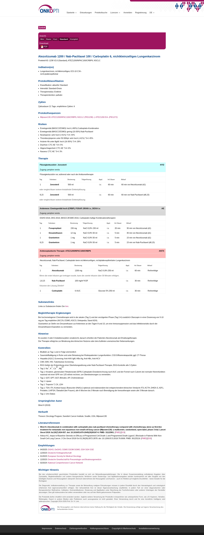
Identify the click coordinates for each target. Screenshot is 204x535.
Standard (64, 39)
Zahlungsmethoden (78, 528)
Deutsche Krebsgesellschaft (59, 453)
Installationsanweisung (149, 528)
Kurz (55, 39)
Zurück (42, 28)
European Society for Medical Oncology (64, 456)
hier (66, 306)
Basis (48, 39)
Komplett (74, 39)
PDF (45, 47)
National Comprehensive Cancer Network (65, 463)
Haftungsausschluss (99, 528)
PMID (117, 432)
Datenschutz (60, 528)
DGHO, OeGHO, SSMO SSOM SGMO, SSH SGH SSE (71, 450)
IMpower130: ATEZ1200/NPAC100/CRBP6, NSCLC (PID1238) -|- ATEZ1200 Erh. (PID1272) (79, 117)
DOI (123, 432)
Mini (42, 39)
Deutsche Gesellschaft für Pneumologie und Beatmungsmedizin (74, 459)
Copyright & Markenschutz (124, 528)
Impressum (47, 528)
